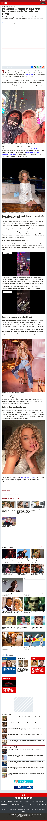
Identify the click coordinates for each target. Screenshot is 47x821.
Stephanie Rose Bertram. (32, 149)
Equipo (31, 809)
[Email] (43, 67)
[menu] (2, 3)
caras (38, 659)
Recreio (44, 804)
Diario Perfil (4, 801)
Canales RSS (4, 809)
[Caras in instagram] (16, 798)
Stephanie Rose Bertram (7, 494)
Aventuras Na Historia (22, 804)
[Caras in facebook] (19, 798)
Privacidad (26, 809)
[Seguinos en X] (22, 798)
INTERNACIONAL (5, 6)
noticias (9, 659)
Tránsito (23, 811)
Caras (10, 804)
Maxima (23, 806)
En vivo (43, 3)
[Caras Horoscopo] (23, 788)
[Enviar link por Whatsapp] (38, 67)
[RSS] (28, 798)
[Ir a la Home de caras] (6, 3)
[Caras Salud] (23, 782)
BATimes (44, 801)
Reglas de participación (40, 809)
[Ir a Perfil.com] (43, 1)
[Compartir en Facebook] (32, 67)
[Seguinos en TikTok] (25, 798)
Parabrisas (32, 801)
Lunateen (38, 801)
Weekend (27, 801)
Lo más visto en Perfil (10, 747)
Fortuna (21, 801)
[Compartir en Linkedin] (40, 67)
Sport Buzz (38, 804)
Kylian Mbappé (17, 494)
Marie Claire (15, 801)
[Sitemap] (31, 798)
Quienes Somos (12, 809)
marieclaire (23, 659)
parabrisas (9, 679)
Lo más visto (6, 714)
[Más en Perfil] (9, 655)
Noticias (10, 801)
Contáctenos (20, 809)
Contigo (14, 804)
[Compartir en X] (35, 67)
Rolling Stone (32, 804)
